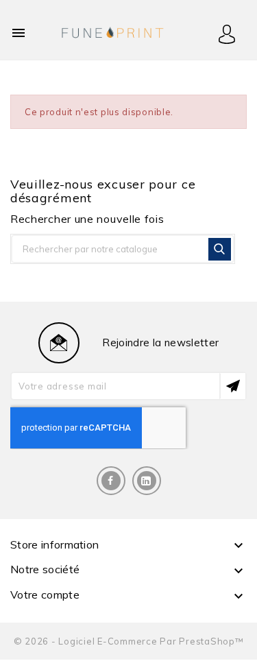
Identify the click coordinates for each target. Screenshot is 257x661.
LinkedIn (146, 480)
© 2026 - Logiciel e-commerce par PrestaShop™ (129, 641)
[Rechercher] (219, 249)
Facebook (111, 480)
